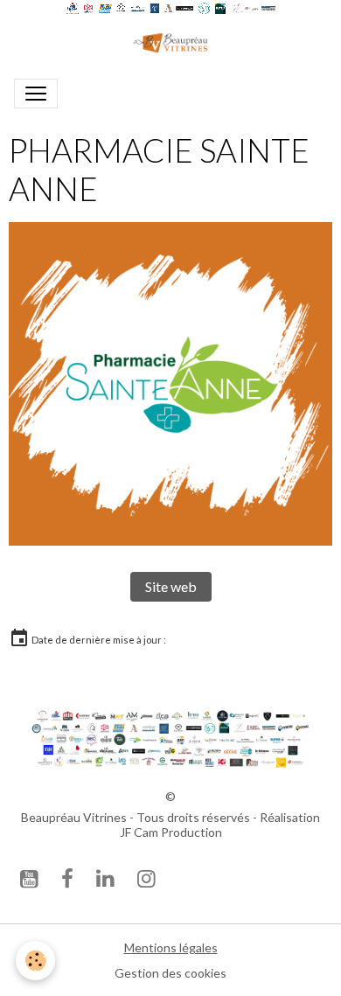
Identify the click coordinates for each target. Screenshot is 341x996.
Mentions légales (171, 947)
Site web (171, 586)
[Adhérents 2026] (170, 737)
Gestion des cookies (170, 972)
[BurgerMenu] (36, 93)
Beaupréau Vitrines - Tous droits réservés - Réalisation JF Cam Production (170, 825)
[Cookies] (35, 960)
